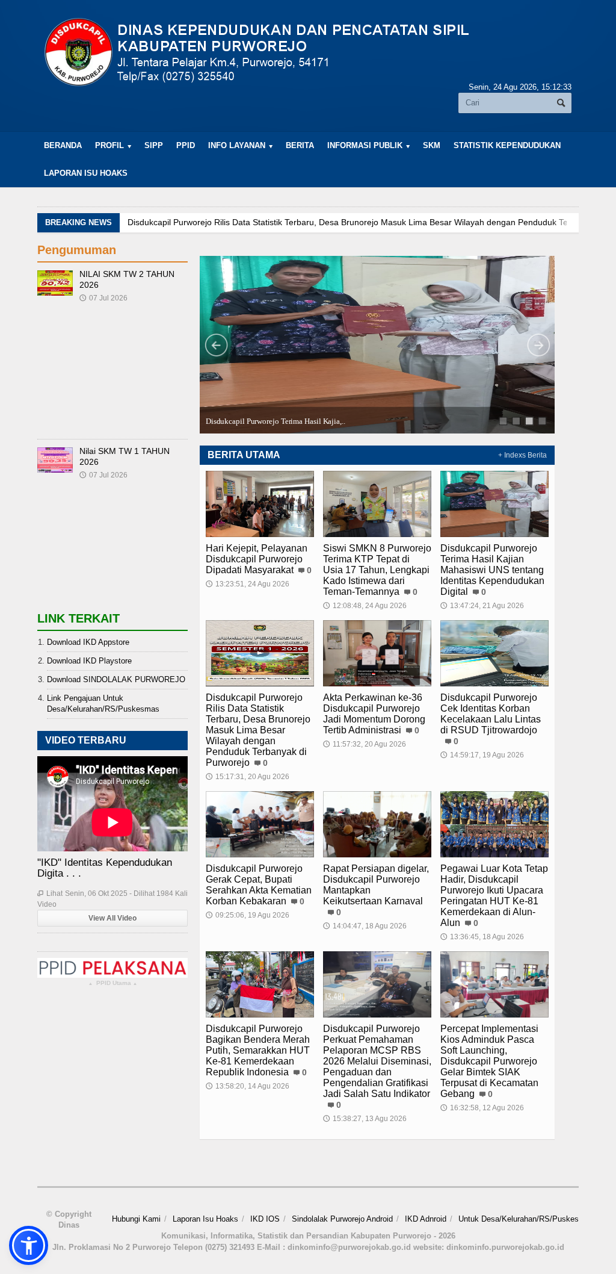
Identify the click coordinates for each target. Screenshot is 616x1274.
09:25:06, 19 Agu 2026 (247, 915)
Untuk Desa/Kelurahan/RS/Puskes (518, 1218)
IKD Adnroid (425, 1218)
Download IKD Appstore (88, 642)
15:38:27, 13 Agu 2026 (365, 1118)
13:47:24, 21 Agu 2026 (482, 605)
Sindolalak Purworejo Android (342, 1218)
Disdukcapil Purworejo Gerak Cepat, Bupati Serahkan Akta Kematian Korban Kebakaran (259, 884)
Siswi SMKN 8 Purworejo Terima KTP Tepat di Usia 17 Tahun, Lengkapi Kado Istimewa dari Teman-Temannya (377, 570)
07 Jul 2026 (103, 298)
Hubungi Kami (136, 1218)
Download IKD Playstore (89, 660)
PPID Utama (113, 983)
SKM (431, 145)
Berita (300, 145)
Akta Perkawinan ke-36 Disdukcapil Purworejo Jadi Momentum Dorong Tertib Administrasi (374, 713)
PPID (185, 145)
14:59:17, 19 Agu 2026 (482, 755)
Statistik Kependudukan (507, 145)
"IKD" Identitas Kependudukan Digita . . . (104, 868)
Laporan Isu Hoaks (86, 173)
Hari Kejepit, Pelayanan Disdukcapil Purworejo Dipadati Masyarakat (256, 559)
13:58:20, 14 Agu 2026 (247, 1086)
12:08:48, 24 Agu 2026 (365, 605)
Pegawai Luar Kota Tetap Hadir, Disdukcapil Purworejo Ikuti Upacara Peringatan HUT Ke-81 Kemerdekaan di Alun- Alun (494, 895)
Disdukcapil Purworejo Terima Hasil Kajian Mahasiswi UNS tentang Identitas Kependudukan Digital (492, 570)
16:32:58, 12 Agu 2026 (482, 1108)
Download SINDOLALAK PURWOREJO (116, 679)
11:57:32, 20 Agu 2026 (364, 744)
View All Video (112, 918)
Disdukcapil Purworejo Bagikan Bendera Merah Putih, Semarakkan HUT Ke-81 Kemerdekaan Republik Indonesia (258, 1050)
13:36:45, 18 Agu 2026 (482, 937)
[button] (28, 1245)
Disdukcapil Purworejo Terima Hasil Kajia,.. (275, 421)
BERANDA (63, 145)
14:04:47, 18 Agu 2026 (365, 926)
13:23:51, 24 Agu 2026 (247, 584)
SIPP (153, 145)
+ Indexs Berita (522, 455)
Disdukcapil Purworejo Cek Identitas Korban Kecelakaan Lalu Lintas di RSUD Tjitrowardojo (490, 713)
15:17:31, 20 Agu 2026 (247, 776)
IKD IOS (265, 1218)
